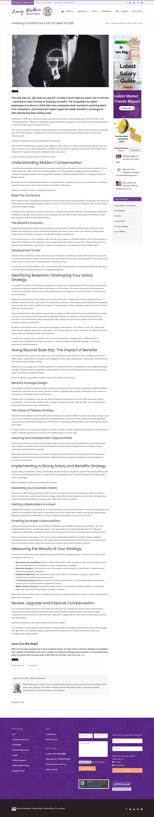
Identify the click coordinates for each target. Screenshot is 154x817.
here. (83, 655)
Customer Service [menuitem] (21, 739)
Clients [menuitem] (94, 11)
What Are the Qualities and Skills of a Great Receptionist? (128, 172)
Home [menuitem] (62, 11)
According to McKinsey (22, 119)
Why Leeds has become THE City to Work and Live (127, 186)
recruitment (120, 221)
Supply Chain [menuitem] (19, 771)
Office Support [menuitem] (19, 760)
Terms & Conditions (23, 808)
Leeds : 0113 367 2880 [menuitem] (43, 3)
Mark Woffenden (19, 665)
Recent (135, 150)
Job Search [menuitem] (51, 734)
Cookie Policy (49, 808)
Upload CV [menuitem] (17, 3)
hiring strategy (121, 226)
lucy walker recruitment (125, 205)
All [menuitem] (14, 734)
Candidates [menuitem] (106, 11)
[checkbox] (127, 764)
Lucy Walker (120, 231)
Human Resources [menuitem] (21, 750)
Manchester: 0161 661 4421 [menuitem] (58, 759)
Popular (121, 150)
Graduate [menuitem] (17, 745)
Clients (118, 216)
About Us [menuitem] (69, 11)
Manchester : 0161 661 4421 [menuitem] (64, 3)
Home (107, 23)
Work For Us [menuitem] (28, 3)
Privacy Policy (37, 808)
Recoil (62, 808)
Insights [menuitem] (124, 11)
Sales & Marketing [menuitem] (21, 765)
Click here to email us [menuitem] (56, 764)
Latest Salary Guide (43, 623)
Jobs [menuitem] (117, 11)
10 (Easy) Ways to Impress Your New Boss (127, 159)
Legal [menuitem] (15, 755)
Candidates (120, 211)
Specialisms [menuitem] (82, 11)
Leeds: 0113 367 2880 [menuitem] (56, 754)
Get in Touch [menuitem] (137, 11)
